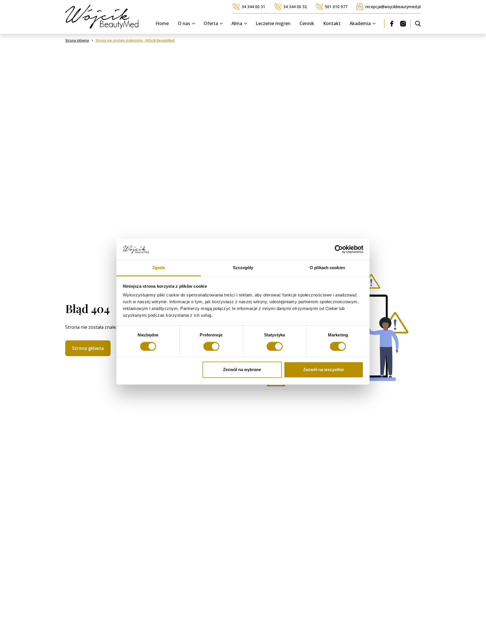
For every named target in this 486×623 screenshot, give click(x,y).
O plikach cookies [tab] (327, 267)
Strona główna (88, 348)
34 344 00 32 (295, 6)
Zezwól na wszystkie (323, 369)
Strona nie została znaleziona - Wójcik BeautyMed (135, 40)
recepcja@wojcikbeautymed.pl (393, 6)
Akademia (360, 24)
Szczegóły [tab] (243, 267)
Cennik (307, 24)
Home (162, 24)
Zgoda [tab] (158, 267)
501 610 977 (336, 6)
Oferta (211, 24)
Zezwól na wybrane (242, 369)
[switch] (211, 346)
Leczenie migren (273, 24)
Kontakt (332, 24)
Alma (236, 24)
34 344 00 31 (253, 6)
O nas (184, 24)
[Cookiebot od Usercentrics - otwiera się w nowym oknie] (338, 249)
